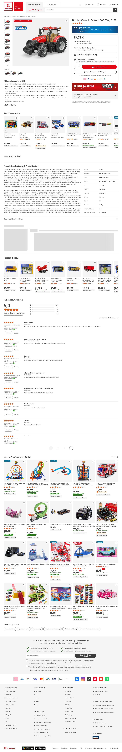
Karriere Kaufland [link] (100, 723)
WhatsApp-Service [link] (70, 722)
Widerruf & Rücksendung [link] (43, 722)
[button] (43, 305)
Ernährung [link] (68, 715)
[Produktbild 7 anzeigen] (7, 60)
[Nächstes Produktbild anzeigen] (7, 65)
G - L (37, 698)
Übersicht (39, 691)
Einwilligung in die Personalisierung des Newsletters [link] (53, 667)
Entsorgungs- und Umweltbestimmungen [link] (96, 748)
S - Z (37, 705)
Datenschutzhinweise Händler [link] (104, 709)
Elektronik (9, 694)
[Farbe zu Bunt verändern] (7, 73)
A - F (37, 694)
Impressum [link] (55, 748)
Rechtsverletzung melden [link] (43, 736)
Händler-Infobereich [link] (71, 732)
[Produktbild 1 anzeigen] (7, 22)
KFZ (7, 722)
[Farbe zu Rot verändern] (13, 73)
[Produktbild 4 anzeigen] (7, 41)
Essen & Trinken (11, 725)
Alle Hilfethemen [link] (41, 715)
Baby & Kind (10, 705)
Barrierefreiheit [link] (114, 748)
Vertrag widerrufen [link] (41, 726)
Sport (7, 718)
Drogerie (8, 715)
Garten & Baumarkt (12, 698)
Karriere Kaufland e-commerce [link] (104, 726)
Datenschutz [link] (73, 748)
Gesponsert (6, 133)
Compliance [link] (64, 748)
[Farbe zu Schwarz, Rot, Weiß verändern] (20, 73)
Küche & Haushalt (11, 701)
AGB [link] (81, 748)
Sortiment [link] (68, 701)
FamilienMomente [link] (70, 718)
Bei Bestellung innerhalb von (90, 50)
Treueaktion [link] (68, 708)
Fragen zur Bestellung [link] (42, 719)
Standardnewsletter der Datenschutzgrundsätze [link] (45, 662)
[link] (52, 4)
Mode (8, 711)
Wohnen (8, 708)
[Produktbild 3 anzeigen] (7, 34)
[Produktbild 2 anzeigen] (7, 28)
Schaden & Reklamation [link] (43, 729)
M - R (37, 701)
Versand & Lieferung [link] (42, 732)
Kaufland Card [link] (69, 698)
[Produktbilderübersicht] (7, 42)
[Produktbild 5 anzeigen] (7, 47)
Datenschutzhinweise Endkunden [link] (105, 712)
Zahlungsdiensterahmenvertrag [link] (104, 705)
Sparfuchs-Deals (11, 691)
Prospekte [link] (68, 694)
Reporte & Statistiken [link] (101, 691)
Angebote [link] (68, 691)
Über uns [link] (97, 694)
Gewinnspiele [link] (69, 711)
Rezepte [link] (67, 705)
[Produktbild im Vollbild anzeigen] (41, 42)
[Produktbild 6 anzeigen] (7, 54)
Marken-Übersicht (11, 728)
